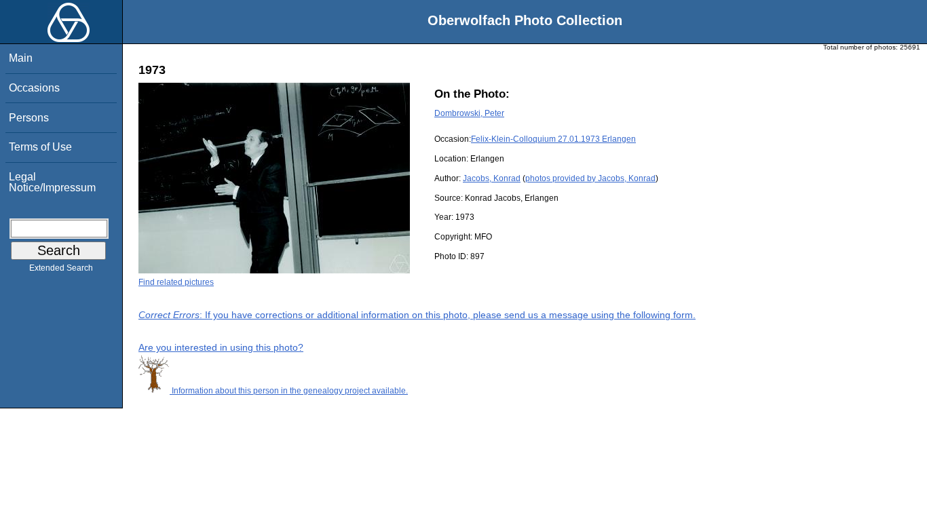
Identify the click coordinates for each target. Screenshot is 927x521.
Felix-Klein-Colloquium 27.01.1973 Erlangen (553, 139)
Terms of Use (40, 147)
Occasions (34, 88)
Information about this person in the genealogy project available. (289, 390)
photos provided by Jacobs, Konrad (590, 178)
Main (21, 58)
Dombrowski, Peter (469, 113)
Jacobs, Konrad (492, 178)
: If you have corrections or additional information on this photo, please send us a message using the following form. (417, 314)
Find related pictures (176, 282)
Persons (29, 117)
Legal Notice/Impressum (52, 182)
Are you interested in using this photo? (220, 347)
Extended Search (61, 268)
